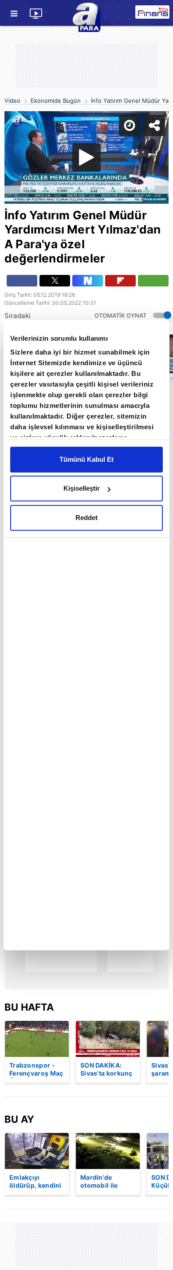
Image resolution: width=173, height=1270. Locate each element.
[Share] (158, 14)
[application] (86, 635)
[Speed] (134, 14)
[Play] (86, 635)
